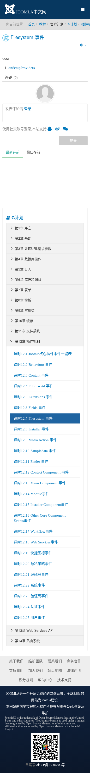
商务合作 (74, 661)
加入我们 (35, 670)
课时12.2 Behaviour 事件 (33, 365)
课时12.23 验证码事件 (31, 596)
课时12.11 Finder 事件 (31, 461)
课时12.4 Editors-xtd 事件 (33, 386)
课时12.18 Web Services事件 (36, 542)
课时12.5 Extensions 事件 (33, 397)
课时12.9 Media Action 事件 (35, 440)
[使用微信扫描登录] (66, 129)
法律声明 (74, 670)
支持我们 (16, 670)
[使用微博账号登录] (58, 129)
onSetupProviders (21, 68)
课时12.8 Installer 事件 (31, 429)
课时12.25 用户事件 (29, 618)
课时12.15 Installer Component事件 (41, 505)
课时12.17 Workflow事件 (33, 531)
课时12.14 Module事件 (31, 494)
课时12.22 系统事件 (29, 585)
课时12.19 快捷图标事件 (33, 553)
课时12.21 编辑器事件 (31, 574)
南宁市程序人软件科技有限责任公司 (46, 706)
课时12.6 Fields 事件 (30, 408)
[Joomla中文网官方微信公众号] (45, 747)
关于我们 (16, 661)
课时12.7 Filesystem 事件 (33, 418)
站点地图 (55, 670)
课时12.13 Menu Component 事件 (40, 483)
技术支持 (64, 680)
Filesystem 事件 (27, 37)
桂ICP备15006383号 (50, 765)
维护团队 (35, 661)
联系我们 (55, 661)
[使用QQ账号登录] (51, 129)
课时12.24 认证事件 (29, 607)
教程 (42, 24)
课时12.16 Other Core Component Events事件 (40, 518)
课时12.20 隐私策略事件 (33, 564)
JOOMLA (12, 693)
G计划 (72, 24)
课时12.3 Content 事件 (31, 375)
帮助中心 (45, 680)
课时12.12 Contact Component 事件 (41, 472)
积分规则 (26, 680)
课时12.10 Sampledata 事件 (35, 451)
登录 (27, 109)
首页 (31, 24)
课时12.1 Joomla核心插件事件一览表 (43, 354)
